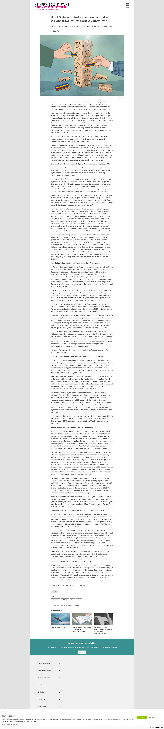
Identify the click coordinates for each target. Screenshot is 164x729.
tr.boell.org (81, 585)
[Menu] (127, 4)
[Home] (52, 6)
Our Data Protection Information (9, 724)
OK (142, 717)
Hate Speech (56, 600)
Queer (73, 600)
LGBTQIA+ (65, 600)
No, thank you (153, 717)
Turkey (79, 600)
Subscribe (82, 652)
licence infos (121, 97)
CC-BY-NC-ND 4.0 (74, 605)
